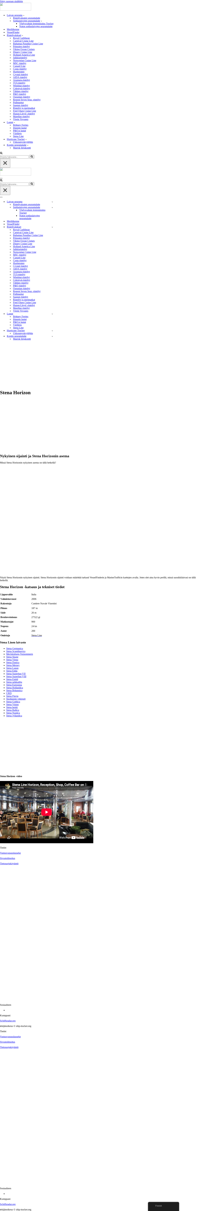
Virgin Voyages (20, 119)
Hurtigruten (18, 71)
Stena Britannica (14, 690)
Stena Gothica (13, 701)
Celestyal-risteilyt (21, 88)
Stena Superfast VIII (16, 676)
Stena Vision (12, 704)
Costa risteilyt (19, 69)
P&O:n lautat (19, 130)
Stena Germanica (14, 648)
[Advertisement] (99, 364)
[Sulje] (5, 163)
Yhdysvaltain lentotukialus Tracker (36, 23)
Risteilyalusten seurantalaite (26, 18)
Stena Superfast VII (15, 673)
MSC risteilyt (19, 63)
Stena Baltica (12, 710)
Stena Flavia (12, 696)
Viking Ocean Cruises (24, 49)
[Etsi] (1, 153)
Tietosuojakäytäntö (9, 863)
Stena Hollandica (14, 687)
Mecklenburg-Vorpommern (19, 654)
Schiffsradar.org (8, 1020)
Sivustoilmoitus (7, 858)
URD (9, 693)
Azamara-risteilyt (21, 80)
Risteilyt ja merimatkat (24, 108)
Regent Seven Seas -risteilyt (26, 99)
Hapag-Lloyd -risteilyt (24, 113)
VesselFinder (13, 32)
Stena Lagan (12, 668)
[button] (23, 15)
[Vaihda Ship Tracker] (52, 201)
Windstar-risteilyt (21, 85)
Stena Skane (12, 657)
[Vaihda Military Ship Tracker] (52, 207)
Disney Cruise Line (22, 52)
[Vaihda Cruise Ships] (52, 227)
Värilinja (17, 133)
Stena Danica (12, 662)
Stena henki (12, 707)
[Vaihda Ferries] (52, 314)
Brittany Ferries (20, 125)
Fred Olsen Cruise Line (24, 111)
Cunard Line (19, 66)
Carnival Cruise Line (23, 41)
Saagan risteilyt (20, 105)
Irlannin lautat (20, 128)
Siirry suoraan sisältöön (11, 1)
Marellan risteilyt (21, 116)
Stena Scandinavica (15, 651)
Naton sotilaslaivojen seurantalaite (36, 26)
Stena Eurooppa (14, 685)
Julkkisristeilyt (20, 57)
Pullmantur (18, 102)
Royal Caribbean (21, 38)
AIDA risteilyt (20, 77)
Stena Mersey (13, 665)
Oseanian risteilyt (21, 97)
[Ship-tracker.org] (15, 9)
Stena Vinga (12, 659)
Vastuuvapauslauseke (10, 853)
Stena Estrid (12, 679)
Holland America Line (24, 55)
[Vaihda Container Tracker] (52, 336)
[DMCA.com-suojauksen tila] (99, 999)
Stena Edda (11, 671)
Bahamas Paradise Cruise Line (28, 43)
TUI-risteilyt (19, 83)
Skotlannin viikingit (15, 699)
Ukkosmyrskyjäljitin (23, 142)
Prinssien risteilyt (21, 46)
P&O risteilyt (19, 94)
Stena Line (18, 136)
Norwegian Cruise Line (24, 60)
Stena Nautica (13, 713)
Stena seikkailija (14, 682)
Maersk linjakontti (22, 147)
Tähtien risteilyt (20, 91)
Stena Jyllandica (14, 715)
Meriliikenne (13, 29)
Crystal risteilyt (20, 74)
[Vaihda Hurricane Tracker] (52, 330)
